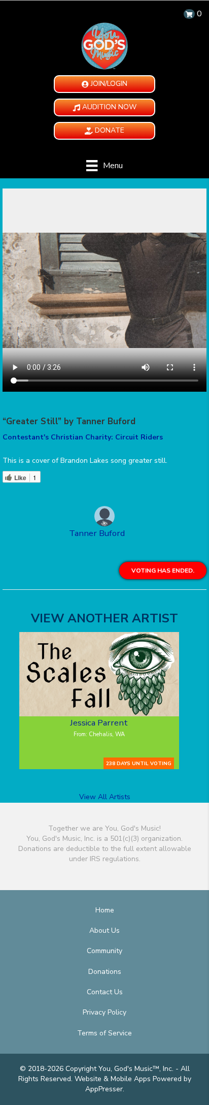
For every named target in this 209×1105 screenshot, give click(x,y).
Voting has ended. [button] (162, 570)
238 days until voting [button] (138, 763)
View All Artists (104, 797)
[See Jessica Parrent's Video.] (99, 674)
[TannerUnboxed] (104, 517)
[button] (104, 84)
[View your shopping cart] (189, 14)
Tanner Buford (97, 533)
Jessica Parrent (99, 723)
